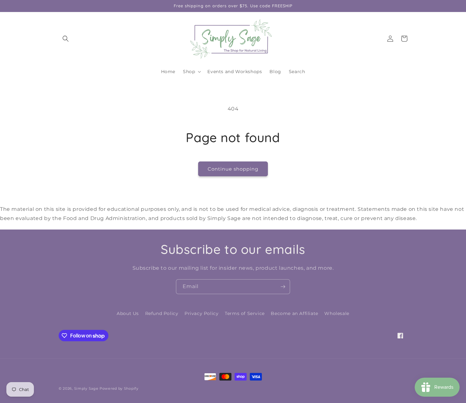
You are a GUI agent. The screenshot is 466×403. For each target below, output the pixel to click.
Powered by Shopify (119, 388)
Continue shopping (233, 169)
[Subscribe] (283, 286)
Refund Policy (161, 313)
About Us (128, 313)
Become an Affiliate (294, 313)
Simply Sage (86, 388)
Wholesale (336, 313)
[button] (66, 39)
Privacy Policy (201, 313)
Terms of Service (245, 313)
